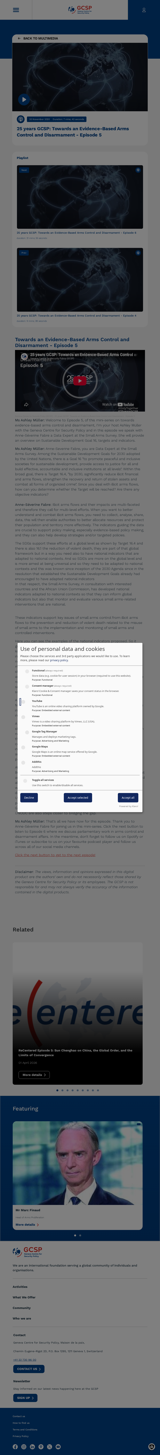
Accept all (128, 797)
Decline (29, 797)
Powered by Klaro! (128, 806)
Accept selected (78, 797)
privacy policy (59, 660)
